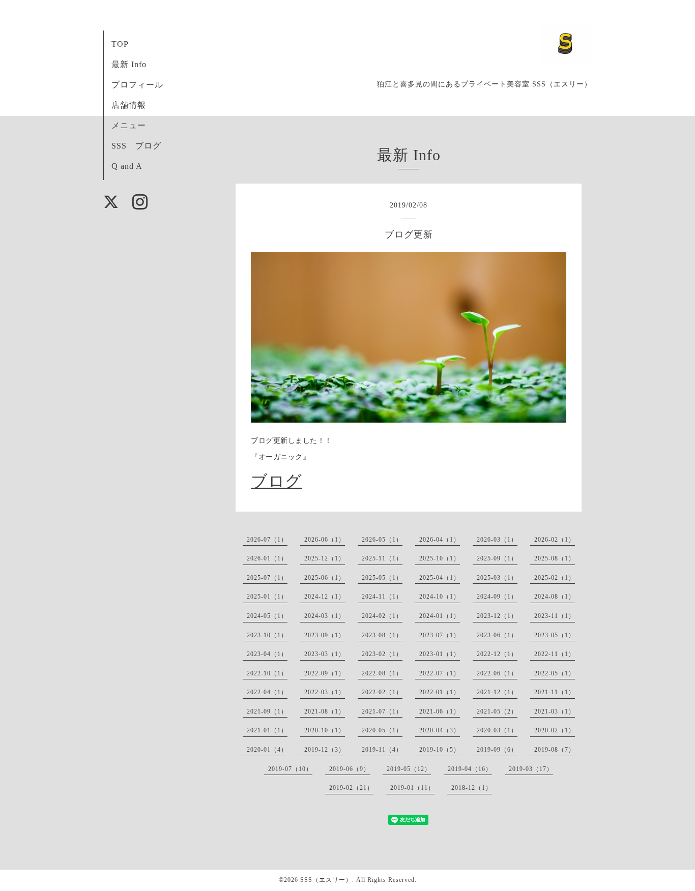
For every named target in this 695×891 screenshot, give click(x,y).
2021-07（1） (382, 711)
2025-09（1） (497, 558)
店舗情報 (128, 105)
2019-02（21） (351, 787)
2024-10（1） (439, 596)
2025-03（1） (497, 577)
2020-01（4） (267, 749)
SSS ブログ (136, 145)
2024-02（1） (382, 615)
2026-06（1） (324, 539)
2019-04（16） (470, 769)
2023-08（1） (382, 635)
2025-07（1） (267, 577)
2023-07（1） (439, 635)
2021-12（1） (497, 692)
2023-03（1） (324, 654)
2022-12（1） (497, 654)
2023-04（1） (267, 654)
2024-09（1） (497, 596)
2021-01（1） (267, 730)
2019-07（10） (290, 769)
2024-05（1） (267, 615)
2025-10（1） (439, 558)
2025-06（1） (324, 577)
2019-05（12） (409, 769)
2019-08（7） (554, 749)
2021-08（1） (324, 711)
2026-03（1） (497, 539)
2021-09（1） (267, 711)
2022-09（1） (324, 673)
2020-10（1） (324, 730)
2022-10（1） (267, 673)
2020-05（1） (382, 730)
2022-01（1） (439, 692)
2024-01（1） (439, 615)
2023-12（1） (497, 615)
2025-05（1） (382, 577)
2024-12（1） (324, 596)
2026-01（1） (267, 558)
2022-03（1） (324, 692)
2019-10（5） (439, 749)
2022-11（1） (554, 654)
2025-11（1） (382, 558)
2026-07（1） (267, 539)
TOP (120, 44)
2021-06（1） (439, 711)
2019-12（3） (324, 749)
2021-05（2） (497, 711)
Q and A (126, 166)
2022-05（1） (554, 673)
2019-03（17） (531, 769)
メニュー (128, 125)
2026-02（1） (554, 539)
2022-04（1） (267, 692)
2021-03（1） (554, 711)
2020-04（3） (439, 730)
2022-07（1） (439, 673)
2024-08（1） (554, 596)
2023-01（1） (439, 654)
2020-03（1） (497, 730)
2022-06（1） (497, 673)
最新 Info (129, 64)
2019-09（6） (497, 749)
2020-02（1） (554, 730)
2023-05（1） (554, 635)
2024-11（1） (382, 596)
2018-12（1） (471, 787)
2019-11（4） (382, 749)
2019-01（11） (412, 787)
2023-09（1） (324, 635)
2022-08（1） (382, 673)
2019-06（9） (349, 769)
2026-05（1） (382, 539)
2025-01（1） (267, 596)
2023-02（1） (382, 654)
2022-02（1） (382, 692)
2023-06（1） (497, 635)
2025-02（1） (554, 577)
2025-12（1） (324, 558)
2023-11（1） (554, 615)
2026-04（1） (439, 539)
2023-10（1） (267, 635)
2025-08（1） (554, 558)
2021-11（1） (554, 692)
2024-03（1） (324, 615)
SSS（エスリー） (326, 879)
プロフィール (137, 84)
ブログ (276, 481)
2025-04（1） (439, 577)
